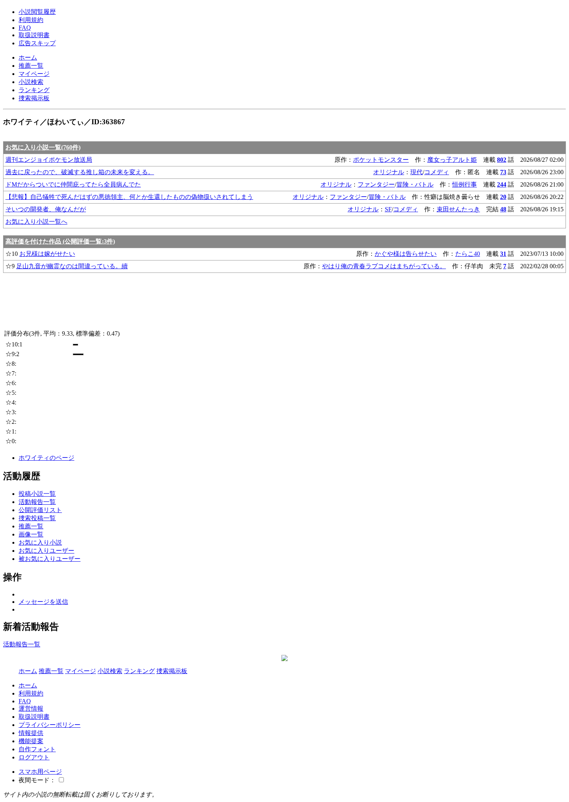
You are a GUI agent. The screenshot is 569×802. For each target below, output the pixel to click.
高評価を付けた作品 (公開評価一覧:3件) (60, 241)
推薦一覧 (31, 65)
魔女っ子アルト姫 (452, 159)
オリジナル (388, 172)
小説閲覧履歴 (37, 12)
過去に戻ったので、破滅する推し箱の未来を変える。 (79, 172)
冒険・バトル (415, 184)
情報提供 (31, 733)
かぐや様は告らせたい (406, 253)
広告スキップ (37, 43)
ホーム (28, 57)
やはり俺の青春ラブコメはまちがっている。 (384, 266)
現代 (416, 172)
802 (501, 159)
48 (503, 209)
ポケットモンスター (381, 159)
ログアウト (34, 757)
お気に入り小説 (40, 542)
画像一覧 (31, 534)
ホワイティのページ (46, 457)
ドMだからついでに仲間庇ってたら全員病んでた (73, 184)
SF (388, 209)
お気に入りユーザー (46, 550)
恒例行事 (464, 184)
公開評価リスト (40, 510)
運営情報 (31, 708)
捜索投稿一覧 (37, 518)
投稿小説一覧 (37, 493)
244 (501, 184)
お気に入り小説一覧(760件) (43, 147)
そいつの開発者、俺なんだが (45, 209)
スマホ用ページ (40, 771)
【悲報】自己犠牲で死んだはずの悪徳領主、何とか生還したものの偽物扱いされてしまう (129, 197)
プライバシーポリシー (50, 724)
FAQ (25, 27)
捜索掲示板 (34, 98)
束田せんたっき (458, 209)
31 (503, 253)
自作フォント (37, 749)
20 (503, 197)
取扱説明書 (34, 35)
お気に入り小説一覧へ (36, 221)
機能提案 (31, 741)
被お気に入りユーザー (50, 558)
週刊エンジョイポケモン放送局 (48, 159)
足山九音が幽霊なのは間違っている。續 (72, 266)
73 (503, 172)
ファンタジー (376, 184)
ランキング (34, 90)
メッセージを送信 (43, 601)
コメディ (436, 172)
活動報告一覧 (37, 502)
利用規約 (31, 20)
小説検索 (31, 82)
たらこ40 (467, 253)
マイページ (34, 73)
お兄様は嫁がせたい (47, 253)
